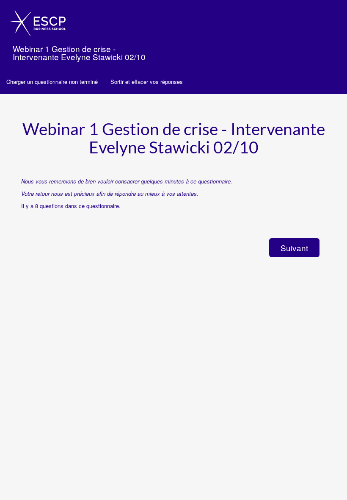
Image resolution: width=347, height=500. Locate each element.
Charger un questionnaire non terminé (52, 82)
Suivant (294, 247)
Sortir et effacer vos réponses (146, 82)
